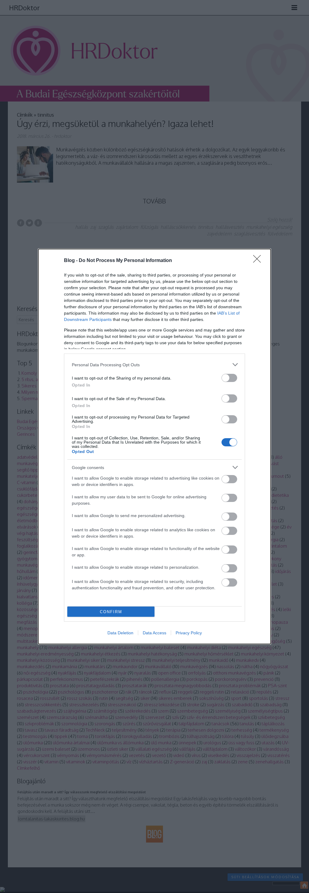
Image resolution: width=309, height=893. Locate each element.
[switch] (229, 378)
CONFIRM (111, 612)
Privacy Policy (189, 632)
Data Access (154, 632)
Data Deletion (120, 632)
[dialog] (154, 446)
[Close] (259, 261)
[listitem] (154, 364)
